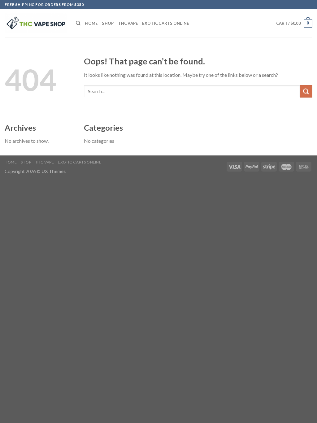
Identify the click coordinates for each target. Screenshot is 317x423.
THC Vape (128, 23)
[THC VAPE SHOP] (36, 23)
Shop (108, 23)
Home (91, 23)
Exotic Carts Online (165, 23)
